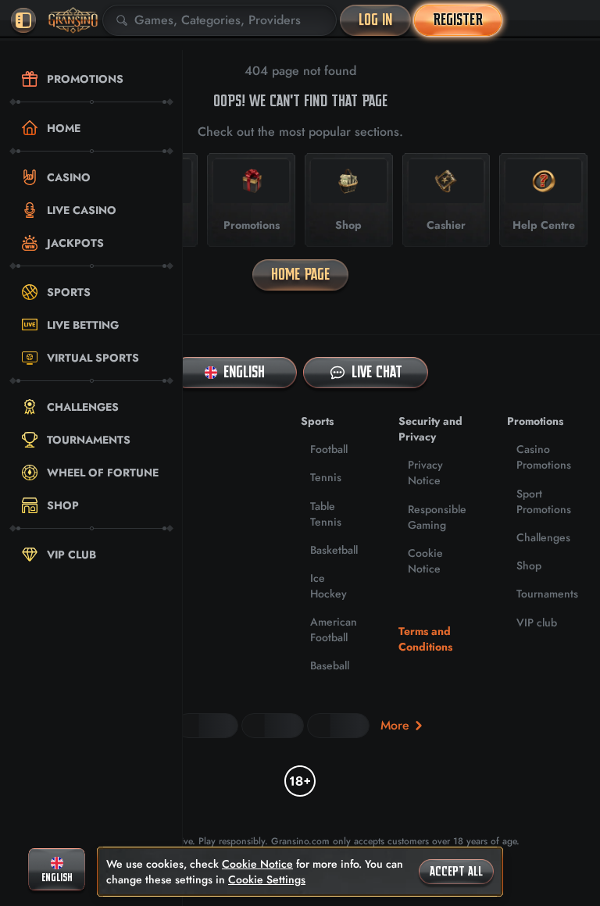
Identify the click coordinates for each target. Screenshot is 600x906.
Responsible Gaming (437, 517)
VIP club (536, 622)
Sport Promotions (543, 501)
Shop (528, 565)
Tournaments (547, 593)
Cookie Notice (425, 560)
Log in (375, 20)
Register (458, 20)
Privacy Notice (425, 472)
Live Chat (377, 372)
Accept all (456, 872)
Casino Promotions (543, 457)
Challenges (543, 537)
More (394, 725)
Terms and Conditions (425, 639)
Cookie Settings (266, 879)
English (244, 372)
